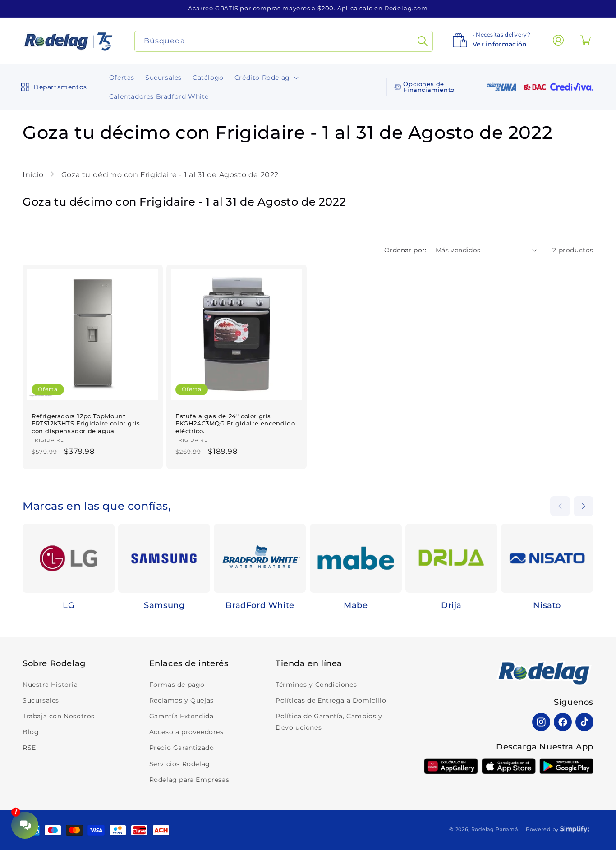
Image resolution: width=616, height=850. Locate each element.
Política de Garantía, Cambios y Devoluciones (329, 721)
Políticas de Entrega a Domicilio (331, 700)
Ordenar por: (405, 250)
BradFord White (259, 605)
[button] (52, 87)
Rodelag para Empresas (189, 780)
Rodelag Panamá (494, 829)
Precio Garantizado (181, 748)
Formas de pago (177, 685)
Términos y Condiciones (316, 685)
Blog (31, 732)
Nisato (547, 605)
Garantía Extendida (181, 716)
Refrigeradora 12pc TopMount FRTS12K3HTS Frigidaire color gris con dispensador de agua (86, 423)
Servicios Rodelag (179, 764)
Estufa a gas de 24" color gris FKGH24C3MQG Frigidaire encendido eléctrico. (235, 423)
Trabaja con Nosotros (59, 716)
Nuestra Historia (50, 685)
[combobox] (284, 41)
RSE (29, 748)
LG (68, 605)
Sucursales (41, 700)
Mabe (356, 605)
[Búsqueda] (422, 41)
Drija (451, 605)
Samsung (164, 605)
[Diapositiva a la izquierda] (560, 506)
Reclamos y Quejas (181, 700)
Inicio (34, 174)
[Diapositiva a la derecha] (583, 506)
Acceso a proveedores (186, 732)
